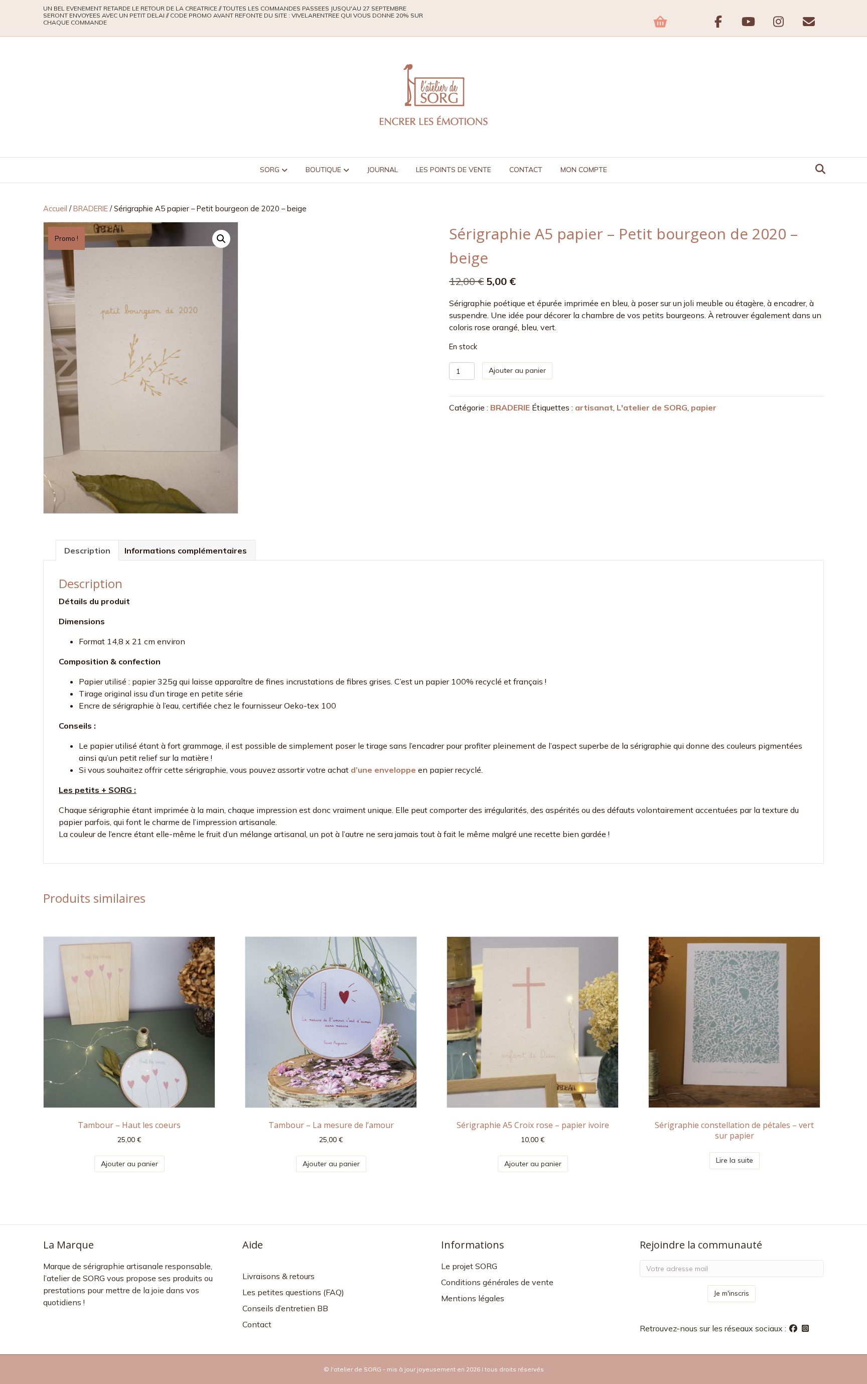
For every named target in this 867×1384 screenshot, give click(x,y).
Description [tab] (87, 550)
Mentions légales (472, 1298)
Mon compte (583, 169)
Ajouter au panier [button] (129, 1163)
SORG (269, 169)
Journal (382, 169)
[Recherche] (817, 169)
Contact (525, 169)
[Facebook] (794, 1328)
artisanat (594, 407)
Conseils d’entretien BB (285, 1308)
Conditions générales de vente (497, 1282)
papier (703, 407)
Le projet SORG (469, 1266)
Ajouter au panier (517, 370)
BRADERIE (90, 208)
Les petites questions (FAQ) (293, 1292)
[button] (221, 239)
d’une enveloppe (383, 770)
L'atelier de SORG (652, 407)
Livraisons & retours (278, 1276)
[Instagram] (805, 1328)
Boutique (323, 169)
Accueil (55, 208)
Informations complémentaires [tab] (185, 550)
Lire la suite (734, 1160)
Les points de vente (453, 169)
